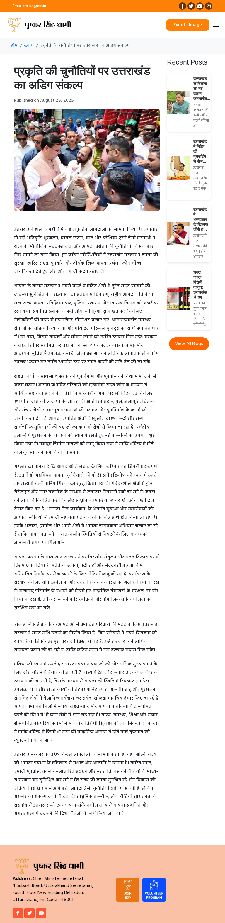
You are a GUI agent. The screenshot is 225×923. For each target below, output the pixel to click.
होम (14, 46)
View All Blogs (189, 344)
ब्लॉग (29, 46)
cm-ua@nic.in (34, 6)
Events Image (187, 25)
